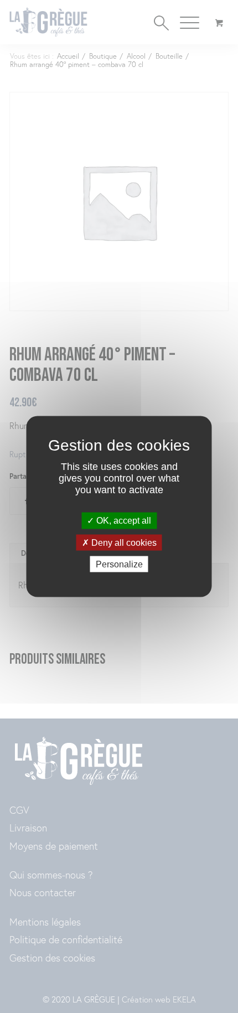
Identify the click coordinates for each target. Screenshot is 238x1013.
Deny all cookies (123, 542)
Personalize (119, 563)
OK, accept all (122, 520)
